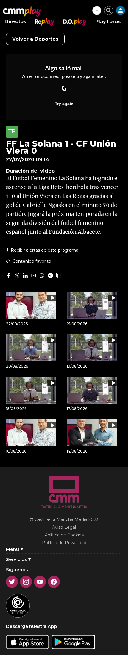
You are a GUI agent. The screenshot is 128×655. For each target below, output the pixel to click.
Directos (15, 21)
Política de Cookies (64, 535)
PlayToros (108, 21)
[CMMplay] (22, 11)
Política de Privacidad (64, 542)
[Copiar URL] (64, 89)
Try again (64, 103)
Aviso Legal (64, 527)
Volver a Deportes (35, 39)
